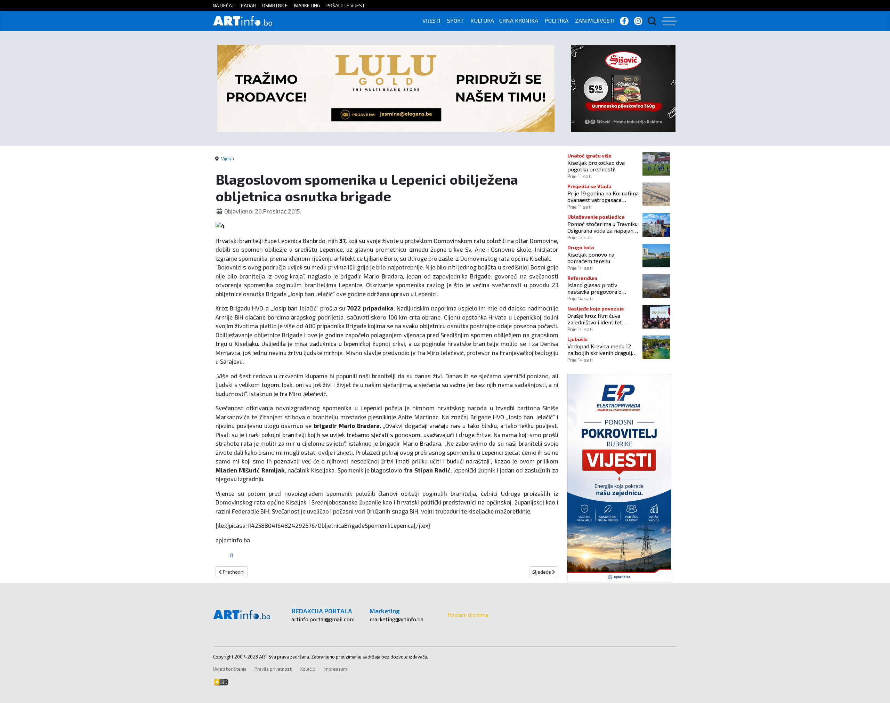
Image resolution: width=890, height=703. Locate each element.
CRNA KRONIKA (518, 20)
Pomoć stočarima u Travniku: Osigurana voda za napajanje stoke (603, 227)
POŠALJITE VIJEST (345, 5)
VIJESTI (431, 20)
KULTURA (482, 20)
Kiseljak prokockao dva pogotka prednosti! (596, 165)
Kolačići (308, 669)
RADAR (248, 5)
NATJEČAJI (224, 5)
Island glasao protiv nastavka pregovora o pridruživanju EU (594, 288)
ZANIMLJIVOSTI (595, 20)
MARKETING (307, 5)
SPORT (455, 20)
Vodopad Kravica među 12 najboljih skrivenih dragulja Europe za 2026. (601, 349)
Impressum (335, 669)
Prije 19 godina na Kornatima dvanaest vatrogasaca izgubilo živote (603, 196)
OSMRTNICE (275, 5)
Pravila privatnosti (273, 669)
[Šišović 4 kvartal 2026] (623, 87)
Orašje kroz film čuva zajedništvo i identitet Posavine (594, 318)
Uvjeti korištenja (229, 669)
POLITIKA (556, 20)
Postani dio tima (468, 614)
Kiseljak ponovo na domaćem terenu (590, 257)
